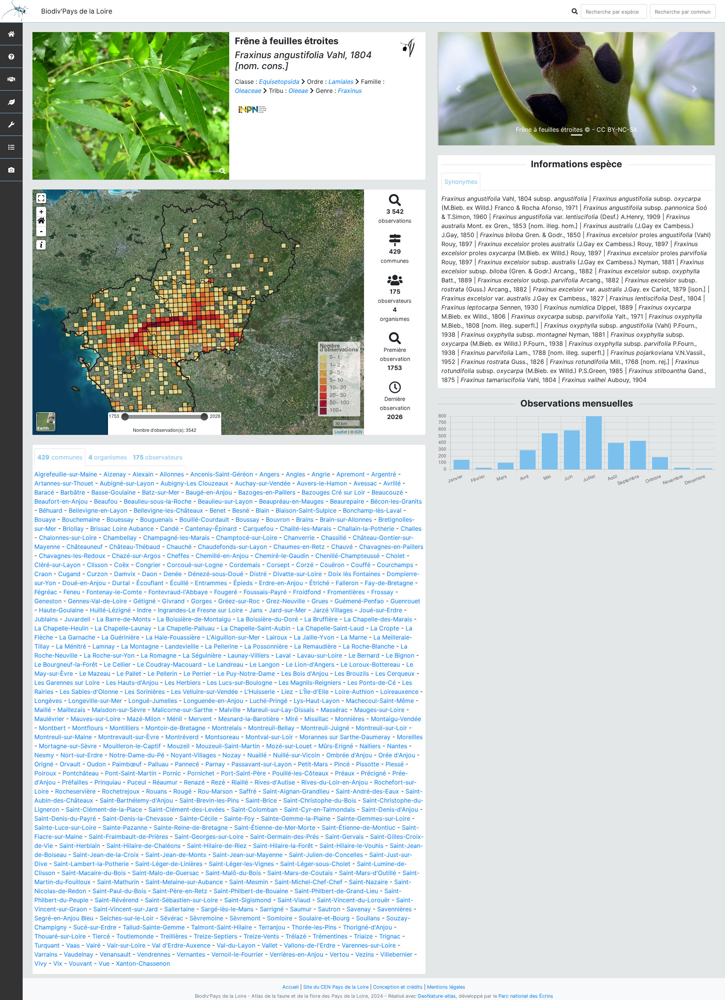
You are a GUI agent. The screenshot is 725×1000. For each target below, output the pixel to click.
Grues (320, 601)
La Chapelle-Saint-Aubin (255, 628)
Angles (295, 474)
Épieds (243, 583)
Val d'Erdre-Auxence (181, 945)
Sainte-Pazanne (125, 827)
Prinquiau (107, 782)
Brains (304, 519)
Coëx (121, 565)
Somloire (279, 918)
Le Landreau (225, 664)
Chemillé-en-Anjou (222, 555)
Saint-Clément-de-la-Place (104, 809)
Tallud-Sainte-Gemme (154, 927)
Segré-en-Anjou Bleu (63, 918)
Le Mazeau (94, 673)
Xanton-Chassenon (143, 963)
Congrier (148, 565)
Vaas (73, 945)
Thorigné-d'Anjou (367, 927)
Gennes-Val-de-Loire (97, 601)
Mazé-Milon (143, 719)
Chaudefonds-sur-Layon (232, 546)
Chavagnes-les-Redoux (72, 555)
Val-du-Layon (236, 945)
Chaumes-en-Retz (299, 546)
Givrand (173, 601)
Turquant (47, 945)
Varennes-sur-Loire (369, 945)
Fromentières (346, 592)
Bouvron (278, 519)
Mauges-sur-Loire (379, 709)
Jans (255, 610)
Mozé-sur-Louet (289, 746)
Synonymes (460, 181)
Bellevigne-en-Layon (98, 510)
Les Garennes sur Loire (67, 682)
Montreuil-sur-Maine (63, 737)
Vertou (339, 954)
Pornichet (200, 773)
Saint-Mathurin (118, 882)
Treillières (173, 936)
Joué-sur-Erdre (380, 610)
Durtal (121, 583)
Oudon (96, 764)
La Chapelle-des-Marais (378, 619)
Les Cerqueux (395, 673)
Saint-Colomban (254, 809)
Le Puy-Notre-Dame (246, 673)
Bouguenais (156, 519)
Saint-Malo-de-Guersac (165, 873)
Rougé (182, 791)
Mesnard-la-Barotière (248, 719)
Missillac (316, 719)
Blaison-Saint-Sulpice (306, 510)
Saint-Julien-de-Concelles (326, 854)
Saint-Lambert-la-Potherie (91, 863)
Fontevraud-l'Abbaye (178, 592)
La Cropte (384, 628)
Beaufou (105, 501)
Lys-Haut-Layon (316, 700)
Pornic (172, 773)
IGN (358, 431)
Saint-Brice (261, 800)
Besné (240, 510)
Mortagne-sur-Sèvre (68, 746)
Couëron (332, 565)
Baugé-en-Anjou (209, 492)
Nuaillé (257, 755)
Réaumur (165, 782)
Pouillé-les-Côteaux (300, 773)
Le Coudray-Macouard (169, 664)
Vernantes (191, 954)
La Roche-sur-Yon (109, 655)
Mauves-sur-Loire (95, 719)
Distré (258, 574)
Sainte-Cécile (198, 818)
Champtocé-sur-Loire (246, 537)
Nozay (231, 755)
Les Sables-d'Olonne (89, 691)
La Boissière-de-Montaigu (194, 619)
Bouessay (120, 519)
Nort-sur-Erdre (81, 755)
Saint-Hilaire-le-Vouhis (351, 845)
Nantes (397, 746)
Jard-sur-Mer (287, 610)
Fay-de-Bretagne (389, 583)
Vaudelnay (78, 954)
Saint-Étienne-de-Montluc (358, 827)
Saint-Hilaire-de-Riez (217, 845)
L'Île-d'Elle (314, 691)
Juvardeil (77, 619)
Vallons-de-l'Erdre (309, 945)
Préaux (345, 773)
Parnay (215, 764)
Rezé (218, 782)
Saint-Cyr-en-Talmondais (319, 809)
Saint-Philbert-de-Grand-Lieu (336, 891)
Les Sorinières (145, 691)
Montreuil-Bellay (271, 728)
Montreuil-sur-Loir (381, 728)
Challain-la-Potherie (366, 528)
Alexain (143, 474)
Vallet (270, 945)
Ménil (174, 719)
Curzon (97, 574)
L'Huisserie (259, 691)
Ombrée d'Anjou (349, 755)
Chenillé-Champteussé (347, 555)
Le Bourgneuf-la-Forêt (65, 664)
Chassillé (333, 537)
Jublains (46, 619)
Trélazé (295, 936)
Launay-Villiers (248, 655)
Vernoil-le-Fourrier (237, 954)
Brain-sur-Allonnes (346, 519)
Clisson (97, 565)
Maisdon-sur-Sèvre (119, 709)
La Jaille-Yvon (314, 637)
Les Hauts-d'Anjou (132, 682)
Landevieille (182, 646)
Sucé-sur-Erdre (94, 927)
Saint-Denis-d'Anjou (389, 809)
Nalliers (370, 746)
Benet (218, 510)
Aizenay (114, 474)
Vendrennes (153, 954)
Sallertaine (179, 909)
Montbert (52, 728)
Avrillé (392, 483)
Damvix (125, 574)
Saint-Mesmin (248, 882)
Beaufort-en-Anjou (61, 501)
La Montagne (140, 646)
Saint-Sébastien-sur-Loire (181, 900)
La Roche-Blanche (368, 646)
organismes (107, 457)
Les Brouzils (352, 673)
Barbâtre (72, 492)
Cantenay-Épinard (211, 528)
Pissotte (367, 764)
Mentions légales (446, 987)
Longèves (48, 700)
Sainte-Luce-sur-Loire (65, 827)
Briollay (73, 528)
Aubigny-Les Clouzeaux (194, 483)
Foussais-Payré (265, 592)
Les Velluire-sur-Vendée (204, 691)
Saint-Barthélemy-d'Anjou (136, 800)
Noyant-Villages (193, 755)
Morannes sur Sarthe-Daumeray (344, 737)
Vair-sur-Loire (126, 945)
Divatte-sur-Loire (297, 574)
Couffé (360, 565)
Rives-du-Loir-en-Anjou (334, 782)
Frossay (382, 592)
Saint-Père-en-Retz (180, 891)
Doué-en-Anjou (84, 583)
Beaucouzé (387, 492)
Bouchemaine (81, 519)
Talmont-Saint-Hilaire (221, 927)
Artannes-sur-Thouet (63, 483)
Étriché (319, 583)
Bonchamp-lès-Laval (372, 510)
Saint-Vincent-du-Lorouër (353, 900)
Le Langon (264, 664)
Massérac (334, 709)
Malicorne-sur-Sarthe (182, 709)
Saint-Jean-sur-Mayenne (247, 854)
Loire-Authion (354, 691)
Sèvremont (245, 918)
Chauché (179, 546)
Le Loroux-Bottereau (370, 664)
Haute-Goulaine (61, 610)
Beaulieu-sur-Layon (225, 501)
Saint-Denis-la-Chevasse (137, 818)
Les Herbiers (183, 682)
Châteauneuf (84, 546)
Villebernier (396, 954)
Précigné (373, 773)
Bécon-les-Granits (396, 501)
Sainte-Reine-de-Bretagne (191, 827)
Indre (144, 610)
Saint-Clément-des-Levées (186, 809)
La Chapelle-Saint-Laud (330, 628)
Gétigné (144, 601)
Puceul (136, 782)
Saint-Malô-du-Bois (233, 873)
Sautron (329, 909)
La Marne (354, 637)
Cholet (395, 555)
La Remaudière (315, 646)
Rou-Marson (215, 791)
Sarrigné (272, 909)
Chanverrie (299, 537)
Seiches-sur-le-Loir (127, 918)
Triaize (363, 936)
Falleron (347, 583)
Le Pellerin (162, 673)
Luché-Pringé (268, 700)
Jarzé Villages (333, 610)
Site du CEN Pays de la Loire (336, 987)
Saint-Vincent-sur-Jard (125, 909)
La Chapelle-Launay (123, 628)
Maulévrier (49, 719)
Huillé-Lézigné (110, 610)
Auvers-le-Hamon (322, 483)
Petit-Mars (313, 764)
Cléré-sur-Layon (57, 565)
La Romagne (158, 655)
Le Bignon (400, 655)
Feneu (71, 592)
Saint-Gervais (344, 836)
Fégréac (45, 592)
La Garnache (77, 637)
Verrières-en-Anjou (296, 954)
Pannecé (187, 764)
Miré (291, 719)
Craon (43, 574)
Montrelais (227, 728)
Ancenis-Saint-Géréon (221, 474)
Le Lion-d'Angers (310, 664)
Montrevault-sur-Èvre (128, 737)
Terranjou (271, 927)
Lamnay (104, 646)
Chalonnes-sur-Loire (68, 537)
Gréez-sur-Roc (239, 601)
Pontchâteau (81, 773)
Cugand (69, 574)
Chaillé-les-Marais (305, 528)
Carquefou (258, 528)
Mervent (200, 719)
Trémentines (330, 936)
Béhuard (50, 510)
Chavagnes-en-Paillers (391, 546)
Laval (283, 655)
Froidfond (307, 592)
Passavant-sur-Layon (261, 764)
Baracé (44, 492)
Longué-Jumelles (152, 700)
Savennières (394, 909)
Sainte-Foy (239, 818)
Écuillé (179, 583)
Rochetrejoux (121, 791)
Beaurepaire (347, 501)
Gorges (201, 601)
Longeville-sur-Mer (95, 700)
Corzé (304, 565)
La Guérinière (120, 637)
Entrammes (211, 583)
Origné (43, 764)
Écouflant (150, 583)
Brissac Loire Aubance (122, 528)
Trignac (389, 936)
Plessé (395, 764)
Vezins (364, 954)
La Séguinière (202, 655)
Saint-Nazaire (368, 882)
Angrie (321, 474)
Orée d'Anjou (396, 755)
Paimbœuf (127, 764)
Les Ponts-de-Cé (371, 682)
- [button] (41, 231)
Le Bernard (364, 655)
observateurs (157, 457)
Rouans (156, 791)
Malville (230, 709)
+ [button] (41, 212)
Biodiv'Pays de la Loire (76, 11)
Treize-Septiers (215, 936)
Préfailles (75, 782)
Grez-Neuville (285, 601)
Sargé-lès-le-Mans (227, 909)
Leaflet (341, 431)
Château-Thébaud (134, 546)
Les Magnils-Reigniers (310, 682)
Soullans (368, 918)
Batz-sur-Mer (160, 492)
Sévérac (171, 918)
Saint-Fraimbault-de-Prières (128, 836)
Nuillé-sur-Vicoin (296, 755)
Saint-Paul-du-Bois (119, 891)
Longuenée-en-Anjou (213, 700)
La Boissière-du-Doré (267, 619)
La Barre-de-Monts (124, 619)
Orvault (70, 764)
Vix (57, 963)
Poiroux (45, 773)
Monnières (349, 719)
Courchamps (395, 565)
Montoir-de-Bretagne (175, 728)
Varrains (45, 954)
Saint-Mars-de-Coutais (300, 873)
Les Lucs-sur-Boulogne (239, 682)
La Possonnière (266, 646)
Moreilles (410, 737)
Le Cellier (117, 664)
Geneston (48, 601)
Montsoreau (222, 737)
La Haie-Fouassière (173, 637)
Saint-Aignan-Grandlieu (296, 791)
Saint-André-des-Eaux (367, 791)
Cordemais (244, 565)
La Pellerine (221, 646)
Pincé (342, 764)
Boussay (247, 519)
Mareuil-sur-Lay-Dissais (280, 709)
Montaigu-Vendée (396, 719)
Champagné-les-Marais (176, 537)
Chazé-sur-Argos (136, 555)
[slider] (125, 417)
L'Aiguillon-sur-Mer (233, 637)
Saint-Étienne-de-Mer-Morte (274, 827)
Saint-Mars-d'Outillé (367, 873)
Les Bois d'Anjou (304, 673)
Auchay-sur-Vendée (262, 483)
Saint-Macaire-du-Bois (94, 873)
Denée (173, 574)
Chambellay (120, 537)
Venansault (115, 954)
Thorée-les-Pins (314, 927)
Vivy (40, 963)
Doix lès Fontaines (354, 574)
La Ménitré (71, 646)
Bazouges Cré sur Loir (333, 492)
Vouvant (80, 963)
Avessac (365, 483)
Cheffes (178, 555)
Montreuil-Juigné (325, 728)
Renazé (194, 782)
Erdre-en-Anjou (281, 583)
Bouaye (45, 519)
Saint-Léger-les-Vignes (241, 863)
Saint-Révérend (117, 900)
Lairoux (276, 637)
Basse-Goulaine (113, 492)
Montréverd (182, 737)
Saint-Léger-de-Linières (168, 863)
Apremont (350, 474)
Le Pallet (129, 673)
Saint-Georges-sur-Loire (209, 836)
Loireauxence (399, 691)
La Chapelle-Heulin (61, 628)
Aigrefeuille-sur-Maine (65, 474)
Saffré (247, 791)
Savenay (359, 909)
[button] (41, 222)
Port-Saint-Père (243, 773)
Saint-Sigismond (247, 900)
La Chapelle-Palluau (186, 628)
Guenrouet (405, 601)
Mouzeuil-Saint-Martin (228, 746)
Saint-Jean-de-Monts (175, 854)
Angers (269, 474)
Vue (104, 963)
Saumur (301, 909)
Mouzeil (178, 746)
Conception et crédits (398, 987)
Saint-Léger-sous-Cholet (315, 863)
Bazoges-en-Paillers (266, 492)
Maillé (42, 709)
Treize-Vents (261, 936)
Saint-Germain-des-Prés (284, 836)
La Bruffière (321, 619)
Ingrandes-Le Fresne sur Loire (200, 610)
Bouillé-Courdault (204, 519)
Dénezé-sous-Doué (215, 574)
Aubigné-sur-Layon (127, 483)
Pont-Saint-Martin (130, 773)
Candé (169, 528)
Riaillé (239, 782)
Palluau (158, 764)
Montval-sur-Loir (269, 737)
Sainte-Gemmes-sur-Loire (373, 818)
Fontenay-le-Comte (114, 592)
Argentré (383, 474)
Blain (262, 510)
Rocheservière (75, 791)
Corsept (278, 565)
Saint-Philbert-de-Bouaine (251, 891)
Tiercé (101, 936)
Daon (149, 574)
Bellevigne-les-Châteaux (168, 510)
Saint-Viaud (294, 900)
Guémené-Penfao (359, 601)
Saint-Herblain (79, 845)
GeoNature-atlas (437, 996)
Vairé (93, 945)
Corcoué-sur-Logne (195, 565)
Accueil (290, 987)
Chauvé (342, 546)
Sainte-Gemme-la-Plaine (295, 818)
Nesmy (44, 755)
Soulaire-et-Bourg (324, 918)
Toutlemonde (135, 936)
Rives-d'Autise (275, 782)
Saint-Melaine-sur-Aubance (184, 882)
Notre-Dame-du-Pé (136, 755)
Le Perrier (197, 673)
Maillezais (71, 709)
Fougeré (225, 592)
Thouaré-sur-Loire (60, 936)
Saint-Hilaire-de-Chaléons (143, 845)
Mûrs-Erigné (335, 746)
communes (59, 457)
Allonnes (172, 474)
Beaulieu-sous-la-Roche (157, 501)
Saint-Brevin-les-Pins (209, 800)
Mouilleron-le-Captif (132, 746)
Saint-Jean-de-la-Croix (106, 854)
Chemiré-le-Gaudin (282, 555)
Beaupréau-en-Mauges (291, 501)
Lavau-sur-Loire (319, 655)
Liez (287, 691)
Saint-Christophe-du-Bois (319, 800)
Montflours (87, 728)
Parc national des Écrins (525, 996)
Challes (411, 528)
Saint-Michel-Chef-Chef (308, 882)
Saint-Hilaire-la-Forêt (283, 845)
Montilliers (124, 728)
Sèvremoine (206, 918)
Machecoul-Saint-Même (380, 700)
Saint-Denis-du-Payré (65, 818)
